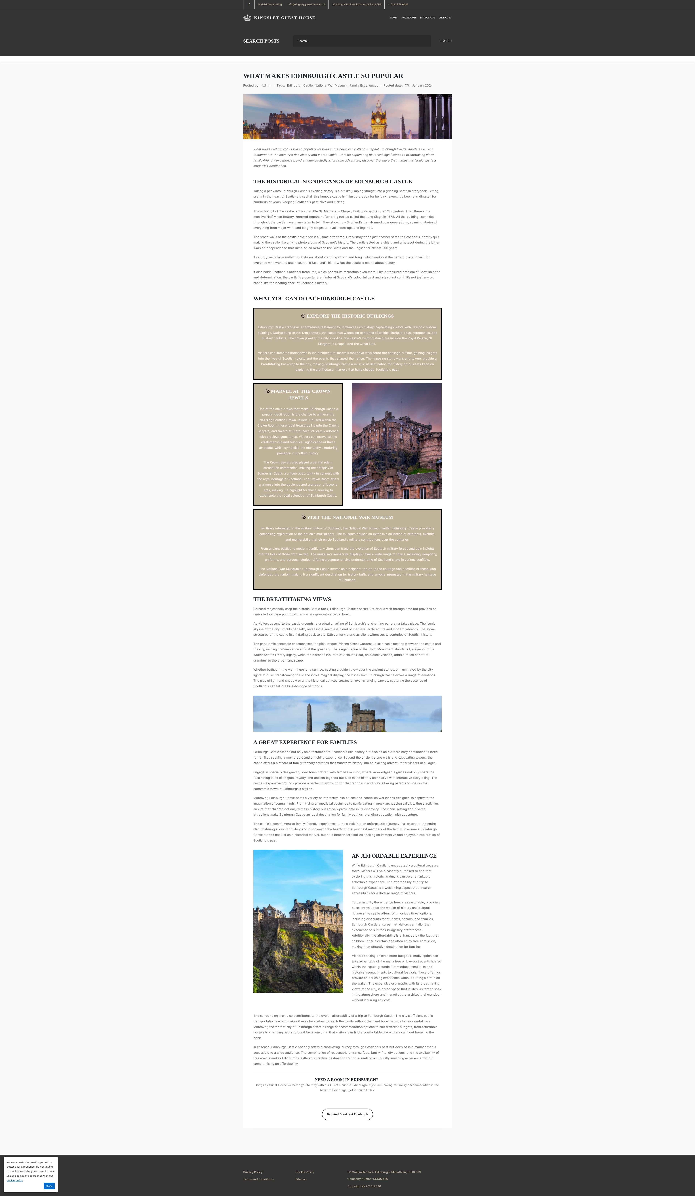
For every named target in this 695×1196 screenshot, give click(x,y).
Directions (428, 17)
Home (393, 17)
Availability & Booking (270, 4)
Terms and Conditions (258, 1179)
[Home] (247, 18)
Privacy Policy (252, 1172)
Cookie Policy (304, 1172)
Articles (445, 17)
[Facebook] (249, 4)
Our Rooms (408, 17)
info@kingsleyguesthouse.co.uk (307, 4)
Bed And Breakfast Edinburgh (347, 1114)
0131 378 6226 (399, 4)
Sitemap (301, 1179)
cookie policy (15, 1180)
